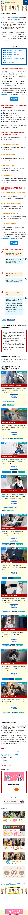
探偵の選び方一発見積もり (14, 396)
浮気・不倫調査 (18, 425)
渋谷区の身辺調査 (6, 562)
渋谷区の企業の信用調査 (8, 528)
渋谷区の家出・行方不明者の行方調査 (11, 386)
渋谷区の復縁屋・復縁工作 (8, 697)
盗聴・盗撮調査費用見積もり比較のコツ (13, 51)
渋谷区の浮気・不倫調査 (8, 422)
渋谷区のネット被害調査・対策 (9, 456)
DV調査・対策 (16, 666)
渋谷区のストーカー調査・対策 (9, 596)
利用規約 (5, 761)
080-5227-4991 (10, 754)
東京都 (18, 883)
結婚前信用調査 (15, 632)
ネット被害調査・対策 (18, 459)
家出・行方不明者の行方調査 (8, 401)
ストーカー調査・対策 (18, 599)
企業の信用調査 (15, 531)
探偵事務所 (11, 883)
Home (3, 883)
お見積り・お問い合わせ (9, 62)
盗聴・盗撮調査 (14, 17)
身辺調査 (15, 565)
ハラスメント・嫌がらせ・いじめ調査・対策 (10, 507)
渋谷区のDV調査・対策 (7, 663)
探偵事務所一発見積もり (8, 94)
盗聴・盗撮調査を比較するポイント (12, 55)
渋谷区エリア (7, 57)
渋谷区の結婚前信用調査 (8, 629)
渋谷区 (3, 17)
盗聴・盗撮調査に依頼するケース (12, 53)
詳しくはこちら (11, 404)
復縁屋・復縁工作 (16, 700)
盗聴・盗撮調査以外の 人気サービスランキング (14, 59)
